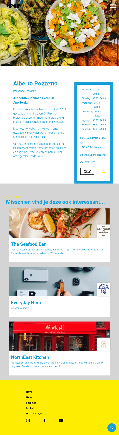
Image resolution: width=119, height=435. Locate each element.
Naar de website (87, 171)
